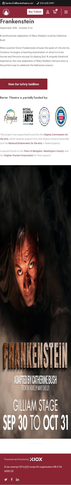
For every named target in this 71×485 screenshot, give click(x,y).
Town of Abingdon (33, 151)
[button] (23, 84)
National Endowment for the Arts (25, 143)
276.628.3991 (47, 3)
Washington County (53, 151)
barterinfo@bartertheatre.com (19, 3)
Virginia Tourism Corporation (18, 155)
